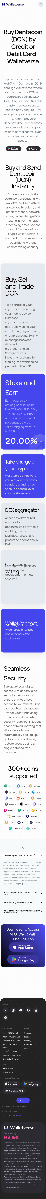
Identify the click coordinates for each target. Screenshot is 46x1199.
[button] (40, 5)
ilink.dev (19, 1115)
